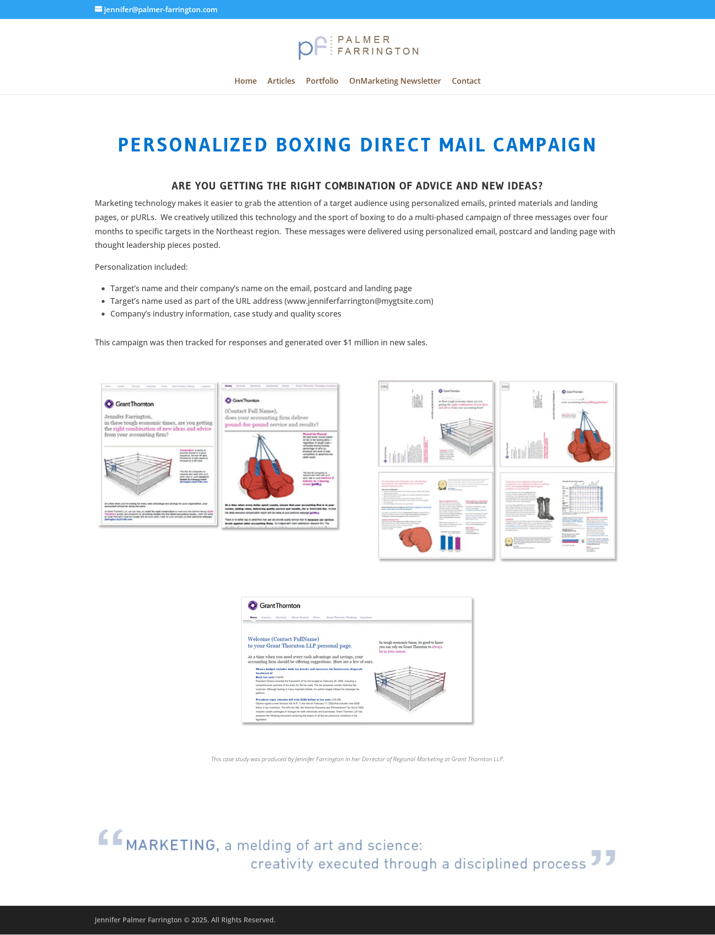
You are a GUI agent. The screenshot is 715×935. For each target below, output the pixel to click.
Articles (281, 81)
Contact (466, 81)
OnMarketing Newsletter (395, 81)
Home (245, 81)
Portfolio (322, 81)
